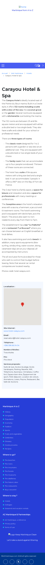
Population (9, 419)
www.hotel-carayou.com (14, 331)
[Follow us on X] (18, 561)
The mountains (10, 467)
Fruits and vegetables (13, 434)
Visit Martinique (17, 73)
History (7, 412)
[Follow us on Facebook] (5, 561)
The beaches (10, 460)
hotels (29, 73)
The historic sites (11, 482)
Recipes (8, 449)
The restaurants (11, 486)
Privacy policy (10, 524)
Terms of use (10, 527)
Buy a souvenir (10, 490)
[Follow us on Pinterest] (25, 561)
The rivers (8, 464)
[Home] (22, 7)
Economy (8, 423)
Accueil (5, 73)
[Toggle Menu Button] (3, 66)
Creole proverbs (11, 445)
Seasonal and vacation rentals (16, 508)
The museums (10, 475)
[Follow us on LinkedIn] (12, 561)
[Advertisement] (22, 39)
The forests (9, 471)
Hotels (7, 501)
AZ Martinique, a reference (15, 520)
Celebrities (9, 438)
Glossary (8, 441)
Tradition (8, 426)
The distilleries (10, 478)
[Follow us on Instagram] (31, 561)
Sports (7, 430)
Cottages (8, 505)
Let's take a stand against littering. (22, 540)
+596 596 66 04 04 (11, 345)
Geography (9, 415)
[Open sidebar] (39, 65)
